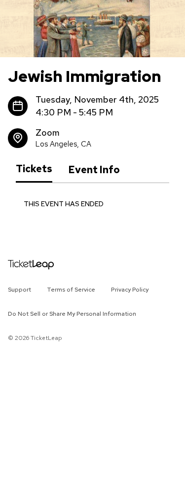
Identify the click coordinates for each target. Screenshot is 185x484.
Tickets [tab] (34, 169)
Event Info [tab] (94, 169)
